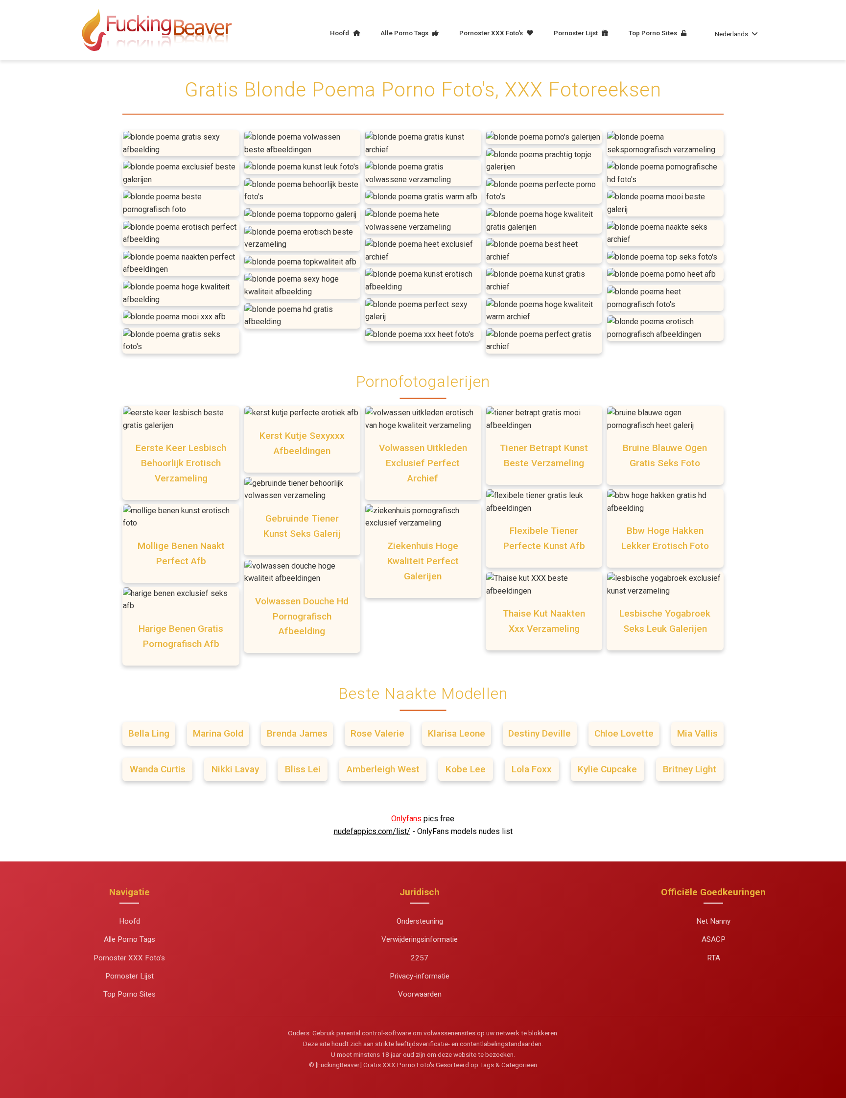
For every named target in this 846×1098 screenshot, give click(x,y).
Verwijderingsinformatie (419, 939)
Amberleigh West (383, 769)
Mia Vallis (697, 733)
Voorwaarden (420, 994)
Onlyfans (406, 818)
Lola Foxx (532, 769)
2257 (419, 958)
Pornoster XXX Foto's (491, 33)
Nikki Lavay (235, 769)
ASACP (714, 939)
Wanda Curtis (158, 769)
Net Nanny (713, 921)
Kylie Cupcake (607, 769)
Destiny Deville (539, 733)
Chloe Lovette (624, 733)
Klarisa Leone (456, 733)
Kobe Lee (466, 769)
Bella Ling (148, 733)
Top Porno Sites (654, 33)
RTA (713, 958)
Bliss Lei (303, 769)
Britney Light (689, 769)
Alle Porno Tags (405, 33)
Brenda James (297, 733)
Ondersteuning (420, 921)
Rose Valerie (377, 733)
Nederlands (731, 34)
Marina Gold (218, 733)
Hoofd (340, 33)
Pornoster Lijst (576, 33)
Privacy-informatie (419, 976)
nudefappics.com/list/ (372, 831)
